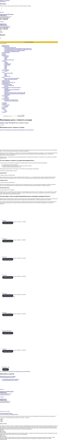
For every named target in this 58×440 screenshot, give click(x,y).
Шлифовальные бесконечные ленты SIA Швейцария (15, 93)
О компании (4, 102)
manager (1, 129)
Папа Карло (3, 3)
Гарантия (6, 105)
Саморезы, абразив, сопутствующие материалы (11, 87)
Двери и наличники (6, 81)
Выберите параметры (8, 222)
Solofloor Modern (8, 63)
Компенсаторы (7, 90)
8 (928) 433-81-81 (3, 15)
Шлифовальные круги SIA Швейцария (12, 89)
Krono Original (7, 64)
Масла (3, 77)
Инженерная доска (6, 46)
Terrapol (6, 96)
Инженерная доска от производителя (26, 129)
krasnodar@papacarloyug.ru (5, 17)
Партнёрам (4, 103)
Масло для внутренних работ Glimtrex (12, 78)
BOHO (6, 61)
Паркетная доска (5, 55)
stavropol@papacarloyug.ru (5, 27)
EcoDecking (7, 97)
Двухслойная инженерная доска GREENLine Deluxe (15, 50)
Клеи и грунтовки (5, 70)
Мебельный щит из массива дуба (8, 82)
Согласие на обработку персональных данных (9, 414)
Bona (5, 74)
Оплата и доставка (5, 104)
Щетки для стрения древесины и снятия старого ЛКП (15, 92)
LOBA (6, 75)
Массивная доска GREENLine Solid (11, 100)
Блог (5, 109)
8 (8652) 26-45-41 (3, 399)
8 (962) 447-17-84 (3, 400)
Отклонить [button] (27, 417)
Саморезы (6, 88)
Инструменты (7, 94)
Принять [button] (22, 417)
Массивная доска (5, 98)
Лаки (3, 72)
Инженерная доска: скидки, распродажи (8, 376)
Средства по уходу (5, 80)
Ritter (6, 67)
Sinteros (6, 57)
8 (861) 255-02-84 (10, 14)
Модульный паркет (6, 52)
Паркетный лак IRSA (9, 73)
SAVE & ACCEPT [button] (3, 439)
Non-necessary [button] (2, 435)
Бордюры (6, 86)
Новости (4, 108)
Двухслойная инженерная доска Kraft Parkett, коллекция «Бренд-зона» (18, 48)
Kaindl (6, 65)
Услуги (3, 107)
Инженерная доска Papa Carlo (10, 47)
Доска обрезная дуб (6, 83)
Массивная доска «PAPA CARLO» (11, 99)
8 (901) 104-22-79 (3, 14)
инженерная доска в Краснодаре (12, 129)
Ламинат (4, 60)
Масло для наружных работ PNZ (11, 79)
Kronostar (6, 62)
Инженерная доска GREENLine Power (12, 51)
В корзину (6, 369)
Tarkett (6, 66)
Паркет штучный (5, 45)
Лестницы (4, 54)
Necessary (3, 431)
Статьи (6, 110)
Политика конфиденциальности (6, 413)
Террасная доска (5, 95)
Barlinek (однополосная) (9, 59)
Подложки (7, 91)
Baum (6, 58)
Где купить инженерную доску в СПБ (7, 377)
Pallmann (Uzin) (7, 76)
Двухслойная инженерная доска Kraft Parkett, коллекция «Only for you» (18, 49)
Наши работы (5, 106)
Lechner (6, 71)
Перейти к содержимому (5, 0)
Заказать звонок (29, 42)
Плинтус (4, 53)
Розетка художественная (9, 85)
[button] (3, 114)
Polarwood (6, 56)
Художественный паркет (7, 84)
